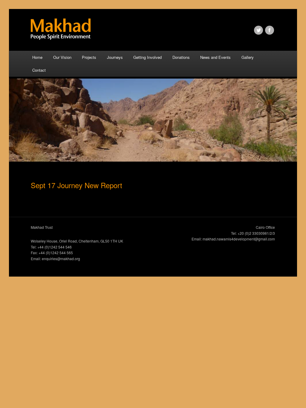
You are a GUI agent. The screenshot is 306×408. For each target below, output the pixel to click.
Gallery (247, 57)
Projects (89, 57)
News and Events (215, 57)
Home (37, 57)
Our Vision (62, 57)
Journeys (115, 57)
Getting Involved (147, 57)
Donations (181, 57)
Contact (39, 70)
